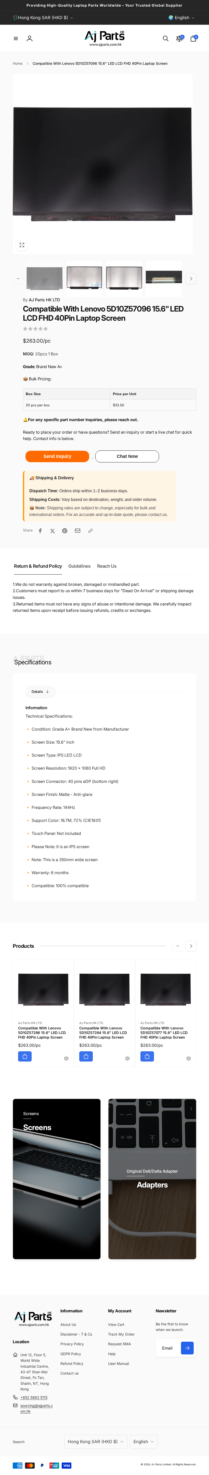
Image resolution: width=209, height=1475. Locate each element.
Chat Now (127, 456)
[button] (15, 38)
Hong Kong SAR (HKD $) (93, 1441)
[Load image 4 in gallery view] (164, 279)
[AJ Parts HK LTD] (33, 1328)
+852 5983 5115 (33, 1397)
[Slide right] (191, 278)
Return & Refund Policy (38, 566)
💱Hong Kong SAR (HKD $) (40, 17)
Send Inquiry (57, 456)
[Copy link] (90, 530)
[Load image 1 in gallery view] (45, 279)
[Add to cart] (25, 1056)
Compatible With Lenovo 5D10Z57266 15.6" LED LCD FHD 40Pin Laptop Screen (42, 1032)
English (141, 1441)
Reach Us (107, 566)
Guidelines (79, 566)
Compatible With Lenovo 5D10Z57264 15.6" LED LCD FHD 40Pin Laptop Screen (103, 1032)
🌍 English (178, 17)
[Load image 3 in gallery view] (124, 279)
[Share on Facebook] (40, 530)
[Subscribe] (187, 1348)
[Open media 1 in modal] (103, 164)
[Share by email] (77, 530)
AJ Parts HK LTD (41, 299)
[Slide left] (18, 278)
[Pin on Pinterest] (64, 530)
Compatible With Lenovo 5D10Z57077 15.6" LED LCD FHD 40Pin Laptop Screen (164, 1032)
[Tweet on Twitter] (52, 530)
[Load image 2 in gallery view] (84, 279)
